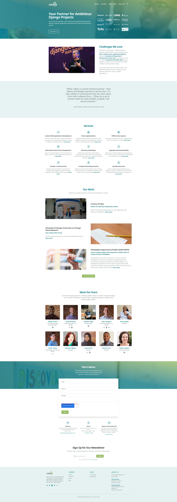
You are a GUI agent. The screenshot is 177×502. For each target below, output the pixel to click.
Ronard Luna (106, 348)
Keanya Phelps (88, 322)
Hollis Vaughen (124, 348)
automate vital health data (114, 60)
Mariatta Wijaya (70, 348)
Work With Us (53, 31)
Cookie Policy (93, 476)
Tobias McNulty (71, 322)
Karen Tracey (52, 348)
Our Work (103, 4)
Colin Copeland (106, 322)
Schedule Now (109, 434)
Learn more (67, 142)
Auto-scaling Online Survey (53, 233)
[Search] (127, 4)
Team (110, 4)
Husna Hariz (89, 348)
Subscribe (100, 456)
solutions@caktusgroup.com (67, 433)
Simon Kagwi (124, 322)
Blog (115, 4)
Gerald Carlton (52, 322)
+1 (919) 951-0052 (88, 433)
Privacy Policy (95, 459)
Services (96, 4)
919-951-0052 (114, 476)
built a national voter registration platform (112, 54)
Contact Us (121, 4)
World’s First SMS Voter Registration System (104, 206)
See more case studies (88, 276)
